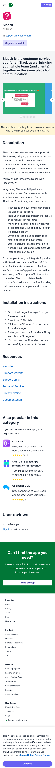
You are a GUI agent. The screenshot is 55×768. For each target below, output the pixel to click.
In (4, 35)
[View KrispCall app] (25, 448)
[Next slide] (52, 100)
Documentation (12, 399)
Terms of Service (13, 386)
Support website (13, 373)
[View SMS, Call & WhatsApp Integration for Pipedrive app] (25, 470)
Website (8, 366)
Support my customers (18, 35)
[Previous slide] (3, 100)
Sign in (6, 529)
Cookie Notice (26, 755)
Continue (27, 763)
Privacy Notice (12, 393)
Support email (11, 379)
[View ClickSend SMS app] (25, 492)
